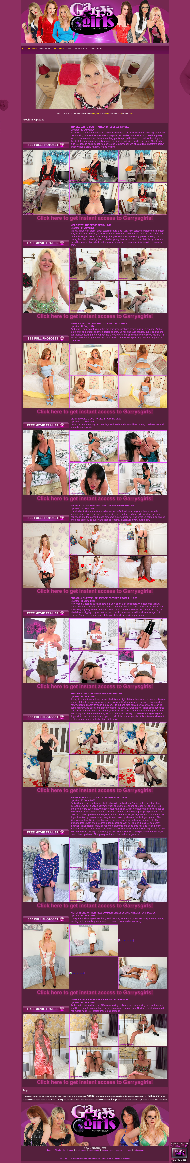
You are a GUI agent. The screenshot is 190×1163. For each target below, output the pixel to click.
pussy (60, 1099)
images (97, 1096)
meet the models (77, 48)
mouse (163, 1096)
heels (90, 1095)
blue (40, 1096)
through (129, 1099)
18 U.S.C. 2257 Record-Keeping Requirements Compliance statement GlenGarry (95, 1158)
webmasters (139, 1150)
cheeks (60, 1096)
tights (133, 1099)
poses (54, 1099)
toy (140, 1099)
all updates (29, 48)
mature (152, 1096)
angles (30, 1096)
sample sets (94, 1150)
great (85, 1096)
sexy (74, 1099)
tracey (145, 1099)
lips (136, 1096)
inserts (109, 1096)
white (165, 1099)
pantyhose (45, 1099)
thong (124, 1099)
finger (74, 1096)
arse (34, 1096)
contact (105, 1150)
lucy (146, 1096)
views (159, 1099)
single (97, 1099)
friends (58, 1150)
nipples (34, 1099)
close (65, 1096)
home (49, 1150)
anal (26, 1096)
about (71, 1150)
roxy (65, 1099)
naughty (25, 1099)
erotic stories (81, 1150)
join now (58, 48)
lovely (142, 1096)
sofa (104, 1099)
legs (133, 1096)
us (156, 1100)
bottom (52, 1096)
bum (56, 1096)
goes (81, 1096)
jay (113, 1096)
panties (39, 1099)
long (138, 1096)
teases (120, 1099)
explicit (69, 1096)
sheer (83, 1099)
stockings (112, 1099)
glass (77, 1096)
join (64, 1150)
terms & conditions (123, 1150)
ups (148, 1099)
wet (162, 1099)
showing (87, 1099)
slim (101, 1100)
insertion (104, 1096)
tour (112, 1150)
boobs (44, 1096)
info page (96, 48)
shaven (78, 1099)
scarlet (69, 1099)
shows (92, 1099)
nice (30, 1100)
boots (48, 1096)
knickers (117, 1096)
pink (50, 1099)
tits (136, 1099)
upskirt (152, 1099)
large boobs (125, 1096)
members (44, 48)
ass (37, 1096)
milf (158, 1096)
